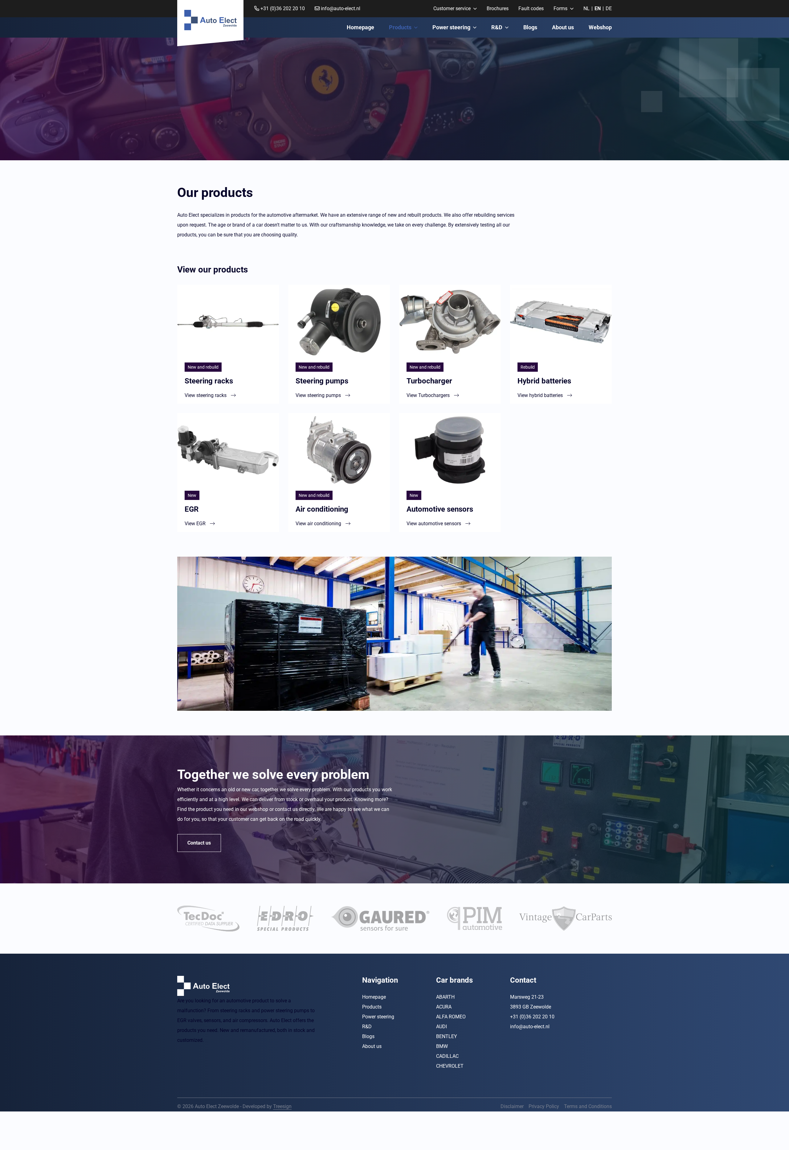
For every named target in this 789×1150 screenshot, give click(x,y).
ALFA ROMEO (451, 1016)
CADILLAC (447, 1056)
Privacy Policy (544, 1106)
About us (563, 27)
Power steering (451, 27)
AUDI (441, 1026)
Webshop (600, 27)
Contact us (199, 843)
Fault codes (531, 8)
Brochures (498, 8)
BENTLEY (446, 1036)
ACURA (444, 1006)
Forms (560, 8)
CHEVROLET (450, 1066)
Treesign (282, 1106)
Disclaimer (512, 1106)
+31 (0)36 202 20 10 (282, 8)
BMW (442, 1046)
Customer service (452, 8)
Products (400, 27)
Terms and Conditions (588, 1106)
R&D (496, 27)
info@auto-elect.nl (340, 8)
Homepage (360, 27)
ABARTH (445, 997)
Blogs (530, 27)
